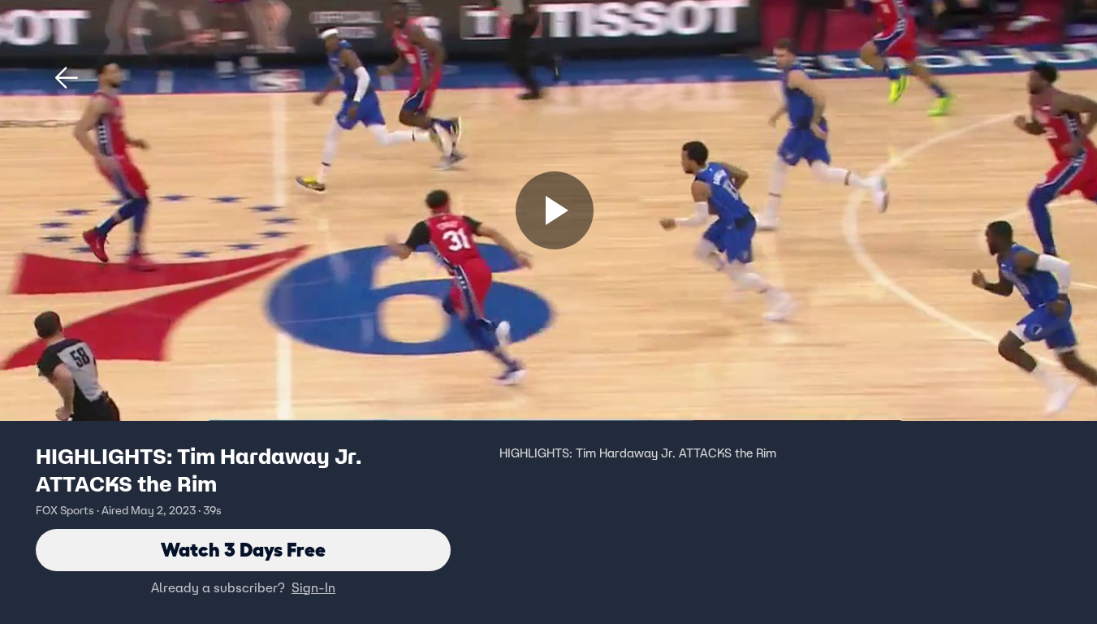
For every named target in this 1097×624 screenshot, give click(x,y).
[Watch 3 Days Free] (555, 210)
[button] (67, 78)
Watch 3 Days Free (243, 550)
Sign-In (313, 587)
